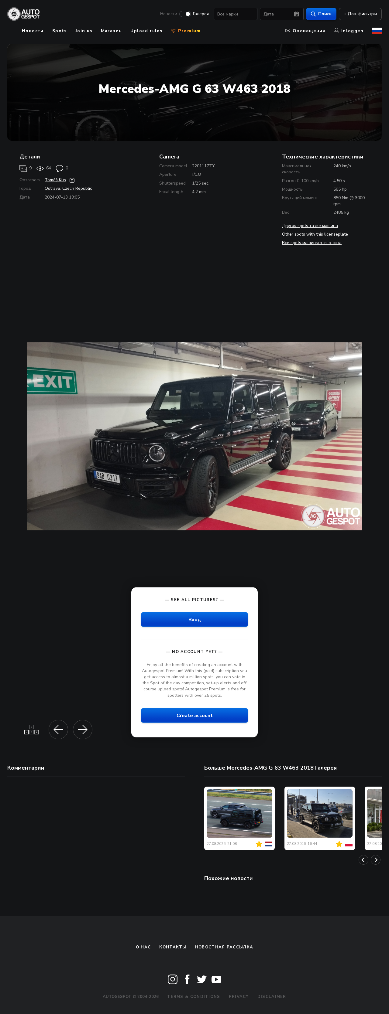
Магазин (111, 31)
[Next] (376, 860)
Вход (194, 619)
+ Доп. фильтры (360, 14)
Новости (168, 14)
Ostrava (52, 188)
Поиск (325, 14)
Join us (83, 31)
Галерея (201, 14)
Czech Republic (77, 188)
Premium (188, 31)
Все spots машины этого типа (312, 243)
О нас (143, 947)
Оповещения (309, 31)
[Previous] (363, 860)
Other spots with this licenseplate (315, 234)
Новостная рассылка (224, 947)
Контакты (172, 947)
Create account (195, 715)
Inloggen (352, 31)
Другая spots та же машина (310, 226)
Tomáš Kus (55, 180)
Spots (59, 31)
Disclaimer (271, 996)
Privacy (239, 996)
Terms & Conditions (193, 996)
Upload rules (146, 31)
